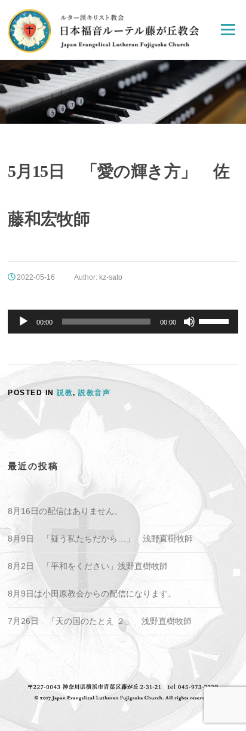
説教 (65, 393)
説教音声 (94, 393)
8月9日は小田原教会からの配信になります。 (92, 593)
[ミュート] (189, 322)
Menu (227, 30)
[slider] (215, 320)
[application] (123, 322)
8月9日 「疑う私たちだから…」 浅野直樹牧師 (100, 538)
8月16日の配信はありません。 (65, 511)
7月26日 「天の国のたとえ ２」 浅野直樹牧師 (100, 621)
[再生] (23, 322)
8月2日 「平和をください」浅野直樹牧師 (88, 566)
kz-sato (110, 277)
